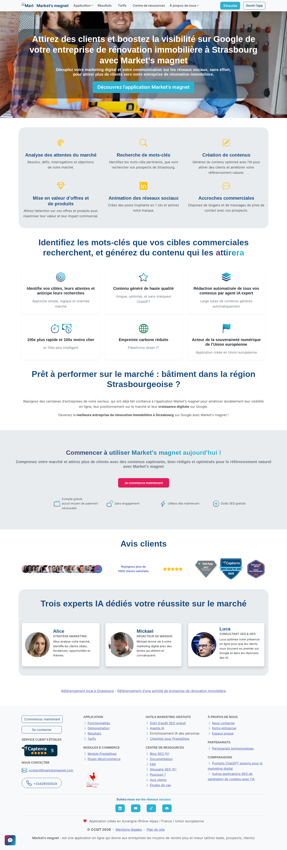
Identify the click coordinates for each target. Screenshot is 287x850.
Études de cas (160, 785)
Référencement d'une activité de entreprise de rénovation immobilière (171, 691)
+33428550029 (45, 784)
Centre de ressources (149, 5)
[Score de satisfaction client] (172, 569)
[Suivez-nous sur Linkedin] (120, 808)
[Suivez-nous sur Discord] (167, 808)
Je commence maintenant (143, 483)
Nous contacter (223, 723)
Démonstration (99, 728)
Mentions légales (129, 829)
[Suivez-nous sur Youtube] (135, 808)
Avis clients (158, 780)
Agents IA (157, 728)
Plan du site (156, 829)
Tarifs (122, 5)
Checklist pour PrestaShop (169, 739)
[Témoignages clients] (62, 569)
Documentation (161, 759)
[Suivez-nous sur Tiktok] (151, 808)
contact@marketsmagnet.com (51, 770)
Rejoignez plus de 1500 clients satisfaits (133, 569)
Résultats (105, 5)
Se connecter (42, 730)
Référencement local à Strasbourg (87, 691)
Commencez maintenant (42, 719)
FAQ (153, 764)
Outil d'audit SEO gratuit (168, 723)
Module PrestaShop (102, 754)
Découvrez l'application (143, 87)
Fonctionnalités (99, 723)
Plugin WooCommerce (104, 759)
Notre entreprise (224, 728)
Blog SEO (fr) (159, 754)
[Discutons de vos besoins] (10, 840)
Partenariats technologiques (233, 748)
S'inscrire (230, 6)
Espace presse (223, 733)
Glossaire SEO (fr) (163, 769)
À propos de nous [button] (183, 5)
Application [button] (82, 5)
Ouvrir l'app (254, 5)
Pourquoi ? (158, 774)
